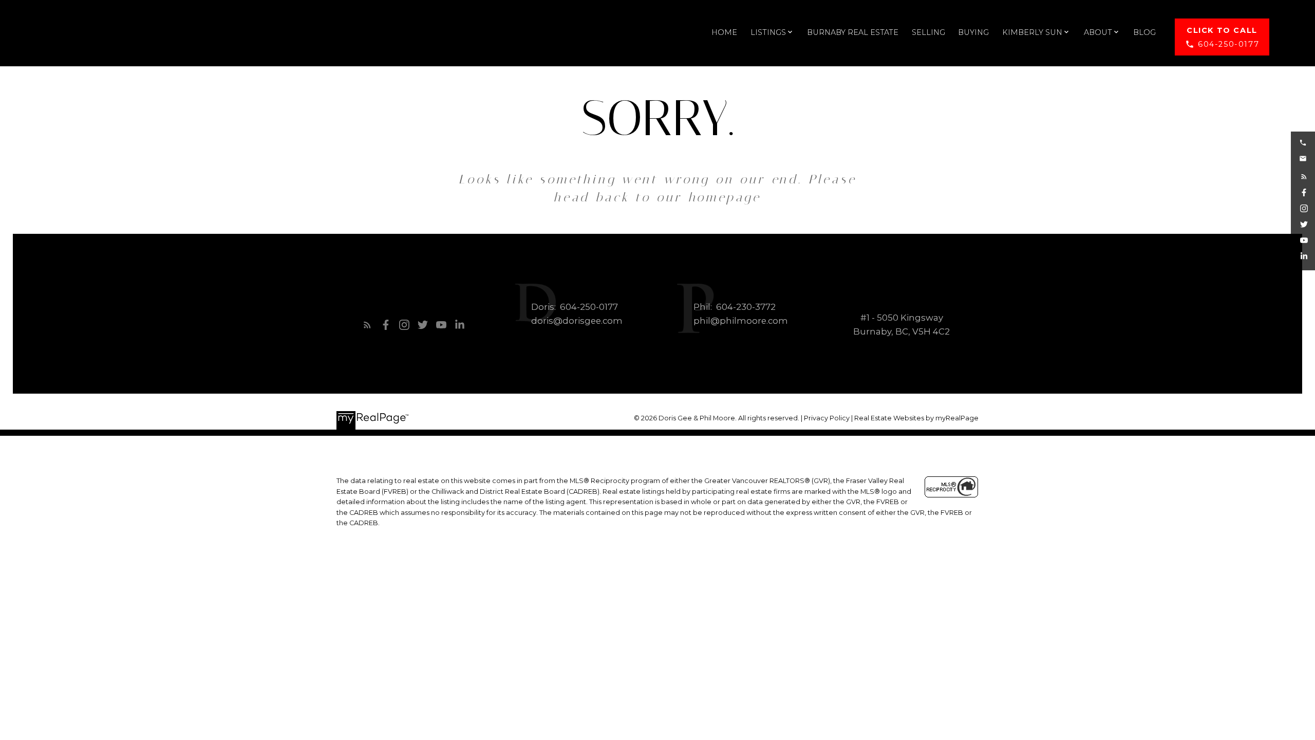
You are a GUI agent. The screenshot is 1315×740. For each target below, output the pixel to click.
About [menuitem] (1098, 32)
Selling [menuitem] (928, 32)
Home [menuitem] (724, 32)
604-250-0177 (1228, 44)
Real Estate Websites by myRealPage (916, 418)
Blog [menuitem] (1144, 32)
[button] (1222, 37)
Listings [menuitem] (768, 32)
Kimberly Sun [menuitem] (1032, 32)
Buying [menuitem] (973, 32)
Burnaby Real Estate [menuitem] (852, 32)
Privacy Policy (827, 418)
